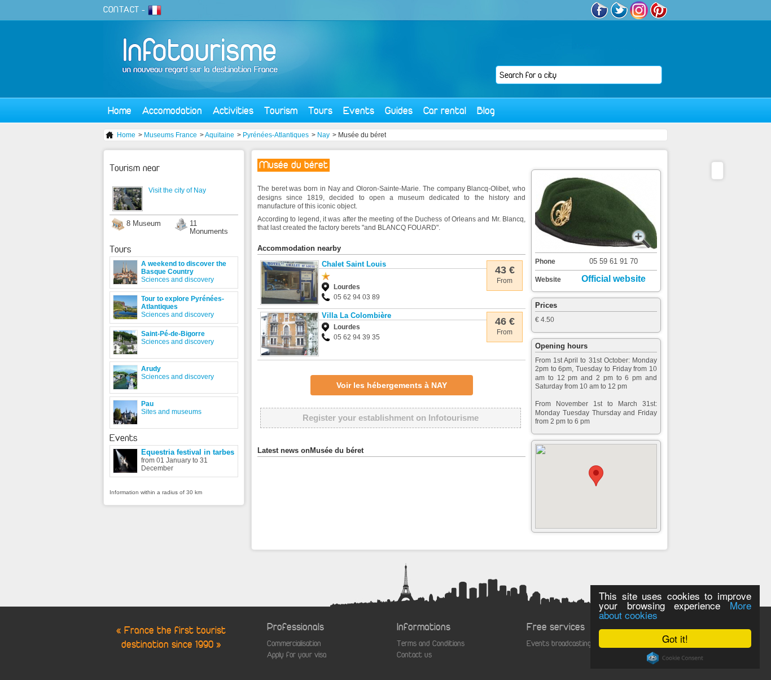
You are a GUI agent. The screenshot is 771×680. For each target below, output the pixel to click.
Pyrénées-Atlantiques (276, 135)
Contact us (414, 655)
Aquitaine (219, 135)
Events (358, 110)
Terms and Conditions (431, 643)
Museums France (170, 135)
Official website (613, 279)
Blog (486, 110)
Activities (233, 110)
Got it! (675, 638)
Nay (323, 135)
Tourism (280, 110)
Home (120, 110)
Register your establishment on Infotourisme (391, 417)
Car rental (444, 110)
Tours (320, 110)
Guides (399, 110)
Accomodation (172, 110)
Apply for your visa (296, 655)
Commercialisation (294, 643)
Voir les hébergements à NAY (391, 385)
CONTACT (121, 10)
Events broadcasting (559, 643)
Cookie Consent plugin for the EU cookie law (675, 658)
